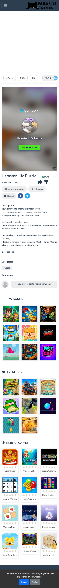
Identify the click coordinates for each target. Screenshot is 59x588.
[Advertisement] (29, 42)
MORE (48, 77)
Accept (24, 582)
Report (10, 195)
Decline (35, 582)
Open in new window (14, 189)
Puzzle (7, 267)
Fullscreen (38, 189)
